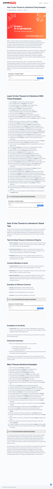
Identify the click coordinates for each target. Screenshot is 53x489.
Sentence (25, 10)
